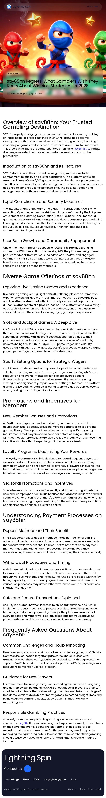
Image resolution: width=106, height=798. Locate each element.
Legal (98, 789)
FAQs (36, 779)
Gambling (13, 73)
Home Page (12, 779)
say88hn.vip (81, 148)
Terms (90, 789)
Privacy (82, 789)
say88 (23, 723)
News (26, 779)
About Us (72, 789)
